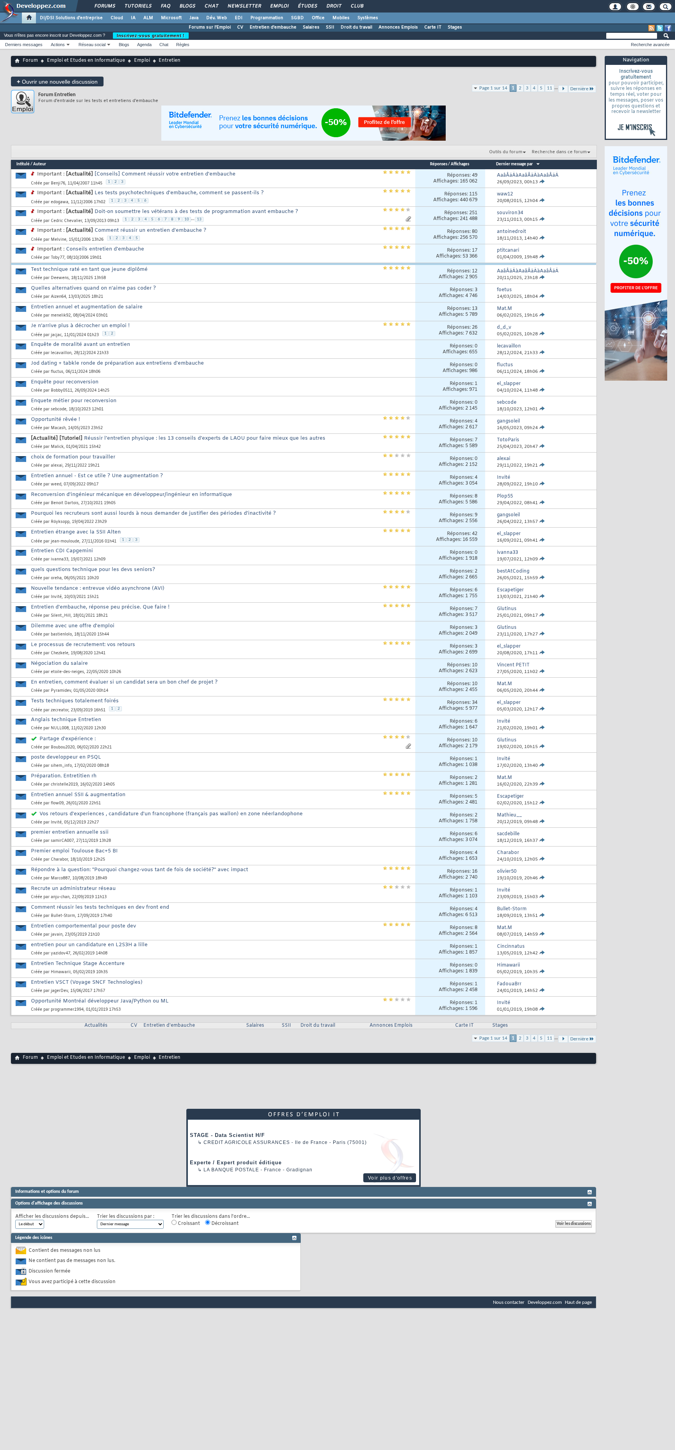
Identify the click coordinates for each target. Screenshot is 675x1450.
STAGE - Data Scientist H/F (227, 1135)
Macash (58, 428)
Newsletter (244, 6)
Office (318, 18)
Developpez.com (545, 1302)
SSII (330, 27)
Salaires (311, 27)
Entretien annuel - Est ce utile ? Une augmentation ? (97, 476)
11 (549, 88)
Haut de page (578, 1302)
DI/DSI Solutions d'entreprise (71, 18)
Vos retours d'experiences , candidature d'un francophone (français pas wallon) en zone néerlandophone (171, 814)
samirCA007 (62, 840)
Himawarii (61, 972)
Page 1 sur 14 (493, 88)
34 (474, 703)
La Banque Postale (231, 1170)
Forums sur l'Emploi (210, 27)
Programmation (266, 18)
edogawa (59, 202)
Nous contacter (509, 1302)
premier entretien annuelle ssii (70, 832)
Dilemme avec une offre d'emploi (72, 626)
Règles (182, 44)
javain (56, 934)
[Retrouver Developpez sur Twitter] (660, 28)
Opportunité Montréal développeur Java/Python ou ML (100, 1001)
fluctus (57, 371)
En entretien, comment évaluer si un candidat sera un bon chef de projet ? (124, 682)
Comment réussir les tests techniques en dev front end (100, 907)
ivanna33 (59, 559)
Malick (57, 446)
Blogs (187, 6)
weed (56, 484)
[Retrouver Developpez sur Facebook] (668, 28)
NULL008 (60, 728)
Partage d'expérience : (67, 739)
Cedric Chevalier (66, 221)
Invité (56, 597)
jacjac (56, 335)
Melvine (58, 239)
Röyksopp (60, 522)
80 (474, 232)
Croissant (188, 1224)
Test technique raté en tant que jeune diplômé (89, 269)
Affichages (460, 164)
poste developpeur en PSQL (66, 757)
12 (474, 271)
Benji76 (58, 183)
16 (474, 871)
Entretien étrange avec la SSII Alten (76, 532)
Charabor (59, 859)
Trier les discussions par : (125, 1217)
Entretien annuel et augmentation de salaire (87, 307)
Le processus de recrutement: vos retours (83, 644)
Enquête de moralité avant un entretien (80, 344)
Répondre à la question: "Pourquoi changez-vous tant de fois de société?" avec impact (139, 869)
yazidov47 (60, 953)
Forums (104, 6)
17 (474, 250)
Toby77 (57, 257)
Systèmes (367, 18)
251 (473, 213)
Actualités (95, 1025)
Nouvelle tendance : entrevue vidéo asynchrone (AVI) (97, 588)
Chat (211, 6)
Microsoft (171, 18)
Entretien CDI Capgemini (62, 551)
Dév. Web (216, 18)
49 (474, 175)
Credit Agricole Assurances (247, 1142)
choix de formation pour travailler (73, 457)
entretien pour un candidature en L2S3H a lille (89, 945)
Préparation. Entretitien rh (63, 776)
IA (133, 18)
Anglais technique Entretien (66, 719)
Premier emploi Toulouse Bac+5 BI (74, 851)
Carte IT (432, 27)
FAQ (165, 6)
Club (357, 6)
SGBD (297, 18)
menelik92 (61, 315)
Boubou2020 (63, 747)
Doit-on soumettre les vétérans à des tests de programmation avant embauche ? (196, 211)
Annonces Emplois (398, 27)
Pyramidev (61, 690)
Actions (58, 44)
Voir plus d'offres (390, 1178)
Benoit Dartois (65, 503)
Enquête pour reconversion (64, 382)
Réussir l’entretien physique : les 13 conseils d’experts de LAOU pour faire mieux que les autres (204, 438)
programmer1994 (67, 1009)
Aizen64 (58, 296)
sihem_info (61, 765)
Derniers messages (24, 44)
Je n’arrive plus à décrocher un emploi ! (80, 325)
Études (307, 6)
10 (186, 219)
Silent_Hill (61, 615)
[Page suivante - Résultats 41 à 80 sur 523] (563, 1039)
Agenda (144, 44)
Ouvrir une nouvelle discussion (57, 81)
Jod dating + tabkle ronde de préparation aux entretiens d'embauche (117, 363)
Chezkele (59, 653)
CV (240, 27)
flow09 (57, 803)
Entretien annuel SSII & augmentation (78, 794)
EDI (239, 18)
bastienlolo (61, 634)
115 (473, 194)
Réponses (438, 164)
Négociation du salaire (59, 663)
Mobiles (341, 18)
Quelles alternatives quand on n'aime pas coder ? (93, 288)
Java (193, 18)
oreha (56, 578)
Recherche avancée (650, 44)
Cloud (117, 18)
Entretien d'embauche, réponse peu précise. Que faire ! (100, 607)
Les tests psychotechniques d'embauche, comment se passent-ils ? (179, 193)
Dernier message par (514, 164)
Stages (455, 27)
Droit (333, 6)
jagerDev (59, 991)
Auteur (39, 164)
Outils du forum (505, 152)
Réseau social (92, 44)
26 (474, 327)
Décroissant (224, 1224)
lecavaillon (61, 353)
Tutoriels (137, 6)
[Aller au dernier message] (542, 182)
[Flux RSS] (651, 28)
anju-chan (60, 897)
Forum (30, 60)
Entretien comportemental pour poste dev (83, 926)
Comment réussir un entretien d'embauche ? (150, 230)
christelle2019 (64, 784)
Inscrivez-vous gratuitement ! (151, 35)
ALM (148, 18)
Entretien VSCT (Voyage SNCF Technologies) (87, 982)
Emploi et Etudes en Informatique (86, 60)
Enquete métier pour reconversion (73, 400)
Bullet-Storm (63, 915)
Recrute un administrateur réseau (73, 888)
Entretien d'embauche (273, 27)
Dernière (579, 1039)
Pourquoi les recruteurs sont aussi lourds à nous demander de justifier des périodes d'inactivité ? (153, 513)
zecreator (59, 710)
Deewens (60, 278)
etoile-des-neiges (67, 672)
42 (474, 534)
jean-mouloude (65, 541)
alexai (56, 465)
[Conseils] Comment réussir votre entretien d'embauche (165, 174)
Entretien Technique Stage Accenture (78, 963)
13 (199, 219)
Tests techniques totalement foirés (75, 701)
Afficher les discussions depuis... (52, 1217)
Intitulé (23, 164)
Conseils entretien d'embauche (105, 249)
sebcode (58, 409)
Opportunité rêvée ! (55, 419)
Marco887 (60, 878)
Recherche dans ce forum (559, 152)
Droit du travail (356, 27)
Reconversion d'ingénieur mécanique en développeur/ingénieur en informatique (131, 494)
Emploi (279, 6)
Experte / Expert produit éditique (236, 1162)
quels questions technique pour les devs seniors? (93, 569)
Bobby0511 (61, 390)
